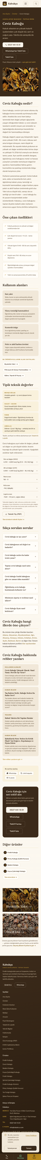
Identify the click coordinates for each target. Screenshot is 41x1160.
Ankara (20, 638)
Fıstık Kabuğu (7, 1076)
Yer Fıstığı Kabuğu (9, 1092)
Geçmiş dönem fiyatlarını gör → (24, 945)
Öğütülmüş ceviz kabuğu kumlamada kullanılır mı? (15, 588)
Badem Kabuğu (8, 1068)
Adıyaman (13, 635)
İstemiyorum (12, 1148)
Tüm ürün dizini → (10, 877)
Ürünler (14, 14)
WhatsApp (12, 773)
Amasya (13, 638)
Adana (5, 635)
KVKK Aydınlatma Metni (11, 1045)
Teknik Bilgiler (7, 1029)
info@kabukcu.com (16, 1127)
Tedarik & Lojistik (9, 1025)
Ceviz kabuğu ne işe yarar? (16, 537)
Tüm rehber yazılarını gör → (12, 759)
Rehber (5, 1013)
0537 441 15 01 (14, 45)
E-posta (11, 778)
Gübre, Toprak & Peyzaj (14, 375)
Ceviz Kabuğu (7, 1064)
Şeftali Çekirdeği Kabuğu (11, 1080)
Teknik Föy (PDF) (15, 514)
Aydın (5, 641)
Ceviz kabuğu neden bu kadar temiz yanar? (17, 556)
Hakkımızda (7, 1033)
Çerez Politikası (8, 1049)
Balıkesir (11, 641)
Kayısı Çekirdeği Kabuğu (11, 1072)
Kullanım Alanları (9, 1005)
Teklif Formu (15, 824)
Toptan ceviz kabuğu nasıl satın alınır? (18, 567)
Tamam (28, 1148)
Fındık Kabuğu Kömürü (11, 1084)
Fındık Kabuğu (8, 1060)
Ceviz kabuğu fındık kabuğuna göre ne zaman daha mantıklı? (17, 577)
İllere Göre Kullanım (10, 1009)
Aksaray (6, 638)
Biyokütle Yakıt (11, 364)
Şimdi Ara (8, 985)
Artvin (34, 638)
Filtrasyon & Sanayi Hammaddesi (17, 370)
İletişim (5, 1037)
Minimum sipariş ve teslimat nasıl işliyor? (19, 599)
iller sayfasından (29, 644)
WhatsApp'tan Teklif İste (15, 51)
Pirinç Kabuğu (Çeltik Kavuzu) (13, 1088)
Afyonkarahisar (24, 635)
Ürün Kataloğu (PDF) (10, 1041)
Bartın (18, 641)
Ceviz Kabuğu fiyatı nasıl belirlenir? (15, 609)
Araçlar (5, 1017)
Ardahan (27, 638)
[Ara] (36, 3)
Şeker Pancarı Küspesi (10, 1096)
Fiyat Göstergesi (8, 1021)
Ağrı (32, 635)
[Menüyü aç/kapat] (25, 3)
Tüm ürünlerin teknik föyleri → (13, 519)
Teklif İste (9, 57)
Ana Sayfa (6, 14)
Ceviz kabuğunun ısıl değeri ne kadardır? (17, 545)
